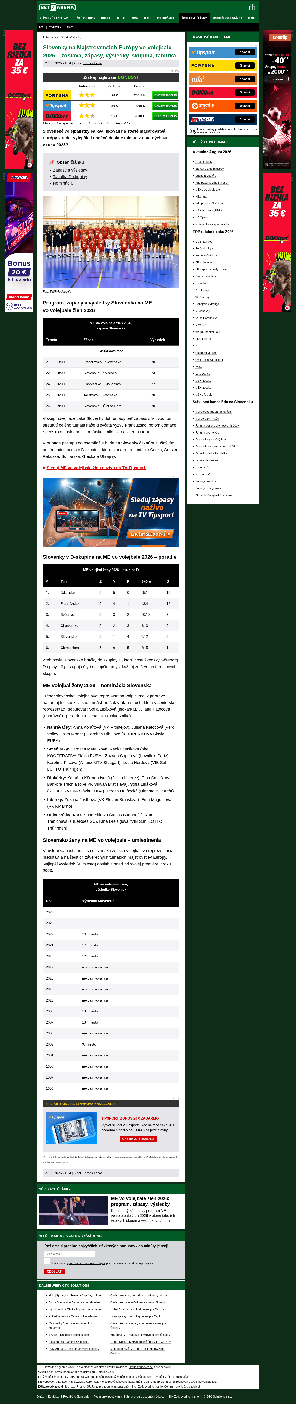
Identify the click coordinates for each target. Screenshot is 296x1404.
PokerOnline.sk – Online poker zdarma (73, 1316)
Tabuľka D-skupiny (70, 176)
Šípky (70, 27)
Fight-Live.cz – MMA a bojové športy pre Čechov (140, 1341)
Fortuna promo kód (207, 432)
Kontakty (53, 1396)
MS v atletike (203, 380)
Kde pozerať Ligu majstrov (212, 182)
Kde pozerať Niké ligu (209, 203)
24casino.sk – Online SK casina (69, 1341)
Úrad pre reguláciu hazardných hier (114, 1386)
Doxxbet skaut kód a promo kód (215, 446)
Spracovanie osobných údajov (145, 1396)
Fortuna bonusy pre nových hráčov (217, 425)
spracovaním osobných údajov (86, 1263)
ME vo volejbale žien (208, 189)
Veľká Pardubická (206, 318)
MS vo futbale (204, 394)
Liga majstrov (203, 161)
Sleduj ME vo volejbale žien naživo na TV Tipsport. (96, 468)
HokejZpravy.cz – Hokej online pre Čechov (137, 1316)
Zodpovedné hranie (150, 1386)
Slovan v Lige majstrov (209, 168)
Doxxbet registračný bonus (212, 439)
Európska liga (204, 248)
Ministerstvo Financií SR (76, 1386)
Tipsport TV (202, 474)
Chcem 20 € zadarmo (138, 1139)
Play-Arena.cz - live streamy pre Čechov (74, 1348)
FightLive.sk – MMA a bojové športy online (75, 1309)
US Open (201, 217)
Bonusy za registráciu (208, 488)
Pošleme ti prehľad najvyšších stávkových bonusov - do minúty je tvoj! (106, 1246)
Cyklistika (55, 27)
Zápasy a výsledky (70, 170)
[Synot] (277, 168)
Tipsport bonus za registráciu (213, 411)
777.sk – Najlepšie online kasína (69, 1335)
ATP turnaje (202, 290)
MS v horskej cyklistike (209, 210)
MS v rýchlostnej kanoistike (212, 224)
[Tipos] (19, 311)
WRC (198, 366)
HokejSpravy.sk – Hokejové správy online (75, 1295)
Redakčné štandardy (76, 1396)
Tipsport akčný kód (207, 418)
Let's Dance (202, 373)
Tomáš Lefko (92, 63)
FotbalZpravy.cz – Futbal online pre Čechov (137, 1309)
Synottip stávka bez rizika (211, 453)
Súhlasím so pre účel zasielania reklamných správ (102, 1263)
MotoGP (200, 325)
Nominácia (63, 183)
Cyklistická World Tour (209, 359)
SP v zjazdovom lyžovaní (211, 269)
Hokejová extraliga (207, 304)
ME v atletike (203, 387)
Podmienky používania (107, 1396)
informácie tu (62, 1162)
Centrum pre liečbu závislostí (182, 1386)
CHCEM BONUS (165, 95)
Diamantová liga (205, 276)
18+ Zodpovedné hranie (184, 1396)
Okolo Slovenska (206, 352)
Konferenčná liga (206, 255)
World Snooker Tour (207, 332)
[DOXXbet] (277, 311)
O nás (40, 1396)
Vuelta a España (205, 175)
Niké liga (201, 196)
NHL (198, 346)
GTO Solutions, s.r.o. (219, 1396)
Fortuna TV (202, 467)
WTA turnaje (202, 297)
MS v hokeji (202, 311)
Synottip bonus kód (207, 460)
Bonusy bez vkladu (207, 481)
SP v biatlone (203, 262)
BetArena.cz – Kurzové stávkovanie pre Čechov (140, 1335)
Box (41, 27)
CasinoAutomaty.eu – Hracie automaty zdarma (139, 1295)
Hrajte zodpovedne (123, 1157)
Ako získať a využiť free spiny (213, 495)
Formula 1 (201, 283)
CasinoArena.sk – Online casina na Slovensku (139, 1302)
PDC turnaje (203, 339)
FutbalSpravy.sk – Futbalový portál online (74, 1302)
